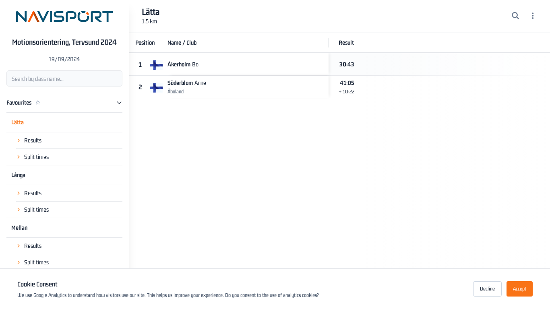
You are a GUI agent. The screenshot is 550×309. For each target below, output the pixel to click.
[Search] (515, 16)
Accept (519, 289)
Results (32, 140)
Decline (487, 289)
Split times (36, 156)
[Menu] (533, 16)
